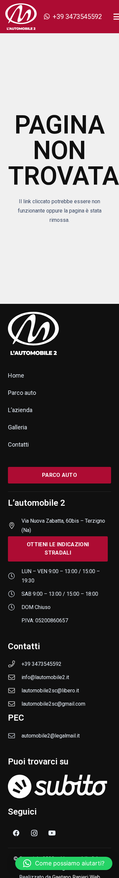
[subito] (59, 786)
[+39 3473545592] (14, 664)
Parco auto (22, 392)
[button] (63, 863)
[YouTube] (52, 833)
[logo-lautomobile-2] (21, 16)
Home (16, 375)
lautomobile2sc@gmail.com (53, 704)
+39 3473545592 (41, 664)
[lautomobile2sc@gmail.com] (14, 704)
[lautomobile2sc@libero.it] (14, 690)
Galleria (17, 427)
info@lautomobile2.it (45, 677)
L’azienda (20, 409)
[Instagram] (34, 833)
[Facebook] (16, 833)
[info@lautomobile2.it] (14, 677)
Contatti (18, 444)
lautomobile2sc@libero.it (50, 690)
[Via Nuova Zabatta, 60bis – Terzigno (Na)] (14, 525)
